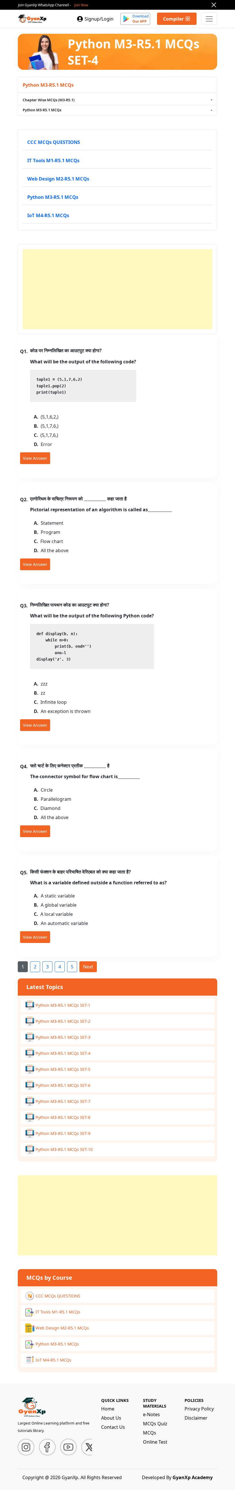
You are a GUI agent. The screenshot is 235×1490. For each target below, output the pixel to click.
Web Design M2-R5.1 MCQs (58, 178)
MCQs (149, 1433)
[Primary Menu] (209, 19)
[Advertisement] (117, 289)
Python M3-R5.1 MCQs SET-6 (63, 1085)
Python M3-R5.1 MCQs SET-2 (63, 1021)
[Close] (214, 5)
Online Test (155, 1442)
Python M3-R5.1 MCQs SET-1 (63, 1005)
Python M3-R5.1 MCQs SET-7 (63, 1101)
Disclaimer (196, 1418)
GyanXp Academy (193, 1477)
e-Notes (151, 1414)
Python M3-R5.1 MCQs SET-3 (63, 1037)
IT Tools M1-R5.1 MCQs (53, 160)
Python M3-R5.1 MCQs (52, 197)
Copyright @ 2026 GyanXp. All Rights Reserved (72, 1477)
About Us (111, 1418)
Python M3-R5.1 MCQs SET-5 (63, 1069)
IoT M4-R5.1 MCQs (48, 215)
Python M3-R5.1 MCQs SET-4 (63, 1053)
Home (107, 1409)
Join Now (81, 5)
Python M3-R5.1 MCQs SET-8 (63, 1117)
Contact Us (113, 1427)
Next (88, 967)
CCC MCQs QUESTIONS (53, 142)
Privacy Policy (199, 1409)
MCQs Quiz (155, 1423)
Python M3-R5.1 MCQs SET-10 (64, 1149)
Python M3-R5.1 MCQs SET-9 (63, 1133)
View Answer (35, 458)
